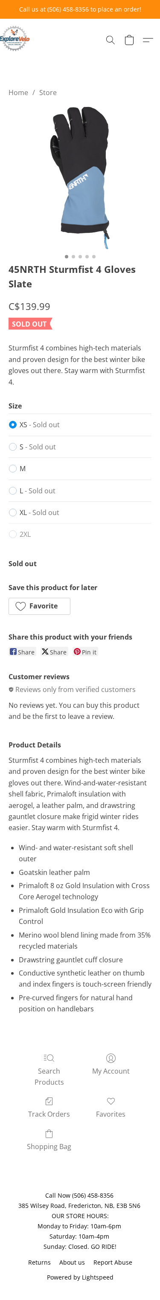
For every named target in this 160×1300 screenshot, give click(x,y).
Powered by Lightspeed (80, 1277)
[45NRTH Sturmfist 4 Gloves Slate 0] (80, 178)
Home (18, 92)
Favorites (110, 1114)
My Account (111, 1071)
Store (48, 92)
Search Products (49, 1076)
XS (40, 424)
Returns (39, 1262)
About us (72, 1262)
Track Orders (49, 1114)
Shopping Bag (49, 1146)
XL (39, 512)
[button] (15, 38)
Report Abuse (112, 1262)
